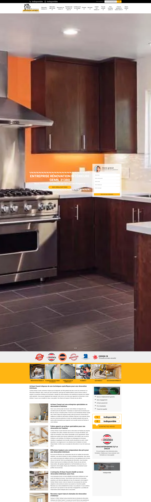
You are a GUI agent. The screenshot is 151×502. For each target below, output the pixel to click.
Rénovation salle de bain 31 (52, 8)
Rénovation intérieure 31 (44, 8)
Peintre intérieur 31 (126, 8)
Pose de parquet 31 (103, 8)
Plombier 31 (84, 8)
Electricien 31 (90, 8)
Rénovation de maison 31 (60, 8)
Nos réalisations (59, 187)
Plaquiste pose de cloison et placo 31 (68, 8)
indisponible (37, 2)
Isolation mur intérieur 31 (96, 8)
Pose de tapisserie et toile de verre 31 (119, 8)
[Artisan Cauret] (31, 8)
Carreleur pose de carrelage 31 (77, 8)
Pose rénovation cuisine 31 (110, 8)
